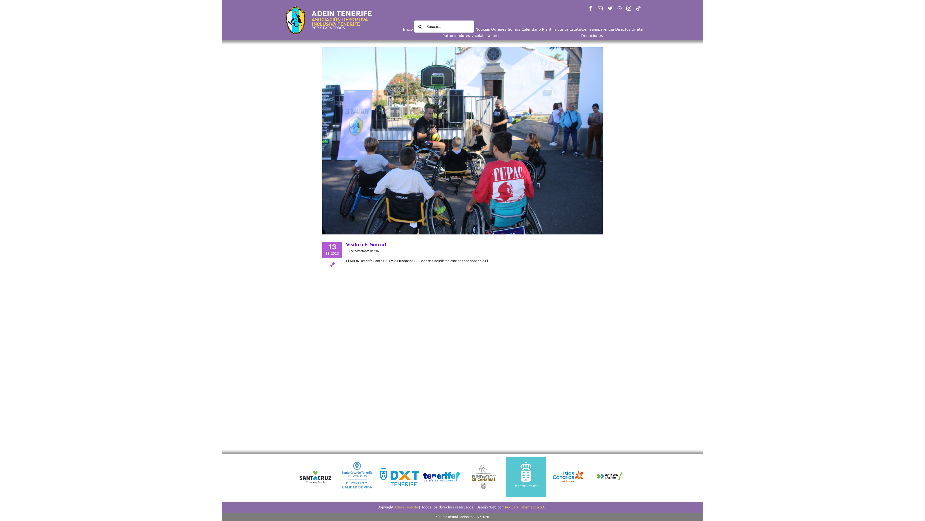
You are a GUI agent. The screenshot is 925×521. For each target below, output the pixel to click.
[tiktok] (638, 8)
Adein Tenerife (406, 507)
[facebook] (590, 8)
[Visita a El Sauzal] (462, 140)
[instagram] (628, 8)
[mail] (600, 8)
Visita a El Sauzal (366, 244)
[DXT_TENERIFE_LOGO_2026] (399, 468)
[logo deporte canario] (526, 458)
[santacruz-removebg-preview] (315, 469)
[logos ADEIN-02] (441, 458)
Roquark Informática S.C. (526, 507)
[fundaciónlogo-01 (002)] (483, 464)
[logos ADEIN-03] (568, 458)
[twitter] (610, 8)
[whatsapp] (619, 8)
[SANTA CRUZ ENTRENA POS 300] (610, 458)
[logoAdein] (295, 7)
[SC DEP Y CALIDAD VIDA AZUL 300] (357, 458)
